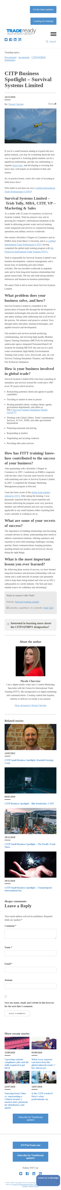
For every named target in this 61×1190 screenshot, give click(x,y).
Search (53, 41)
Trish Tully (48, 608)
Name (8, 947)
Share (50, 103)
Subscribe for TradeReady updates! (30, 1118)
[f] (10, 39)
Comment (10, 926)
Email (8, 964)
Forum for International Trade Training (25, 1184)
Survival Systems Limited (27, 602)
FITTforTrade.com (30, 1145)
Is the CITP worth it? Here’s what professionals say (42, 1096)
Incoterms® (24, 57)
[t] (6, 39)
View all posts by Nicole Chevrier (30, 705)
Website (8, 980)
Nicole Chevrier (16, 104)
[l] (15, 39)
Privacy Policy (34, 1186)
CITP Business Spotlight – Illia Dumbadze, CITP (29, 803)
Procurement (10, 57)
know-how (18, 165)
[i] (19, 39)
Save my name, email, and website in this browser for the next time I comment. (29, 1004)
